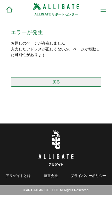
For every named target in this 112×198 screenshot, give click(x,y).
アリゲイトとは (18, 176)
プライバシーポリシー (88, 176)
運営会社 (51, 176)
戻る (56, 82)
